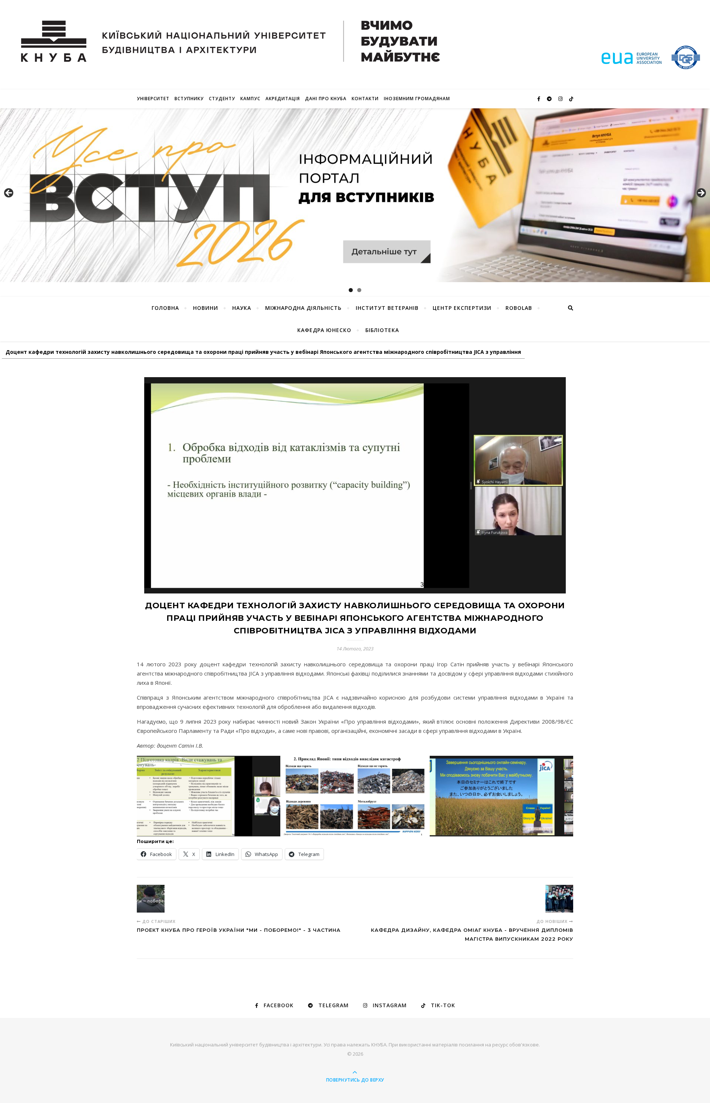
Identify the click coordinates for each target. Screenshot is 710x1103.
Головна (165, 307)
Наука (241, 307)
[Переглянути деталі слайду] (355, 195)
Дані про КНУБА (325, 98)
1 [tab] (351, 290)
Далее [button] (700, 193)
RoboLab (519, 307)
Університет (153, 98)
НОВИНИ (205, 307)
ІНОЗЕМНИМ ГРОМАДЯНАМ (417, 98)
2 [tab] (359, 290)
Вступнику (189, 98)
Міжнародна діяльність (303, 307)
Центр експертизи (462, 307)
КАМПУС (250, 98)
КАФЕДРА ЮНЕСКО (324, 330)
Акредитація (283, 98)
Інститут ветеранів (387, 307)
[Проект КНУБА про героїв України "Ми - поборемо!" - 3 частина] (151, 899)
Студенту (222, 98)
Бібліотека (382, 330)
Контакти (365, 98)
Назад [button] (9, 193)
